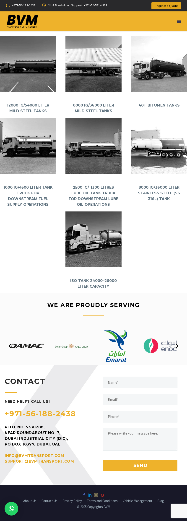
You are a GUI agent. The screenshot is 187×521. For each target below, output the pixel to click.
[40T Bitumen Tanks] (159, 64)
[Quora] (102, 495)
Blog (160, 501)
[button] (10, 346)
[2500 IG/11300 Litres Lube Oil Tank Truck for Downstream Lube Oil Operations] (93, 146)
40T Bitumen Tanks (159, 105)
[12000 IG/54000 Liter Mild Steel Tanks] (28, 64)
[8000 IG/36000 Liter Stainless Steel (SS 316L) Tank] (159, 146)
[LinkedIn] (90, 495)
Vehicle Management (137, 501)
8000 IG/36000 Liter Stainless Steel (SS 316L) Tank (159, 193)
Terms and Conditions (102, 501)
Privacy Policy (72, 501)
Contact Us (49, 501)
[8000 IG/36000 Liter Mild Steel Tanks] (93, 64)
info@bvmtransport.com (34, 455)
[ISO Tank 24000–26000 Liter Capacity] (93, 239)
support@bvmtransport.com (39, 461)
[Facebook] (84, 495)
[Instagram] (96, 495)
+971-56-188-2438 (40, 413)
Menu (179, 21)
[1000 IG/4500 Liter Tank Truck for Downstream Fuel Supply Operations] (28, 146)
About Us (29, 501)
